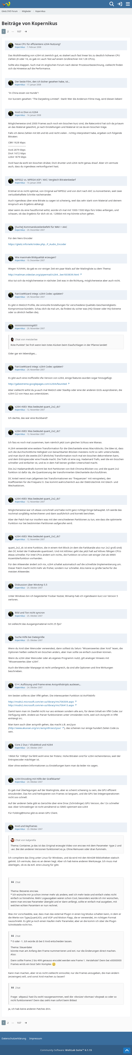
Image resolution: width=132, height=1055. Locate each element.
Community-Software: (66, 1050)
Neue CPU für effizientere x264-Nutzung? (38, 44)
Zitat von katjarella (25, 840)
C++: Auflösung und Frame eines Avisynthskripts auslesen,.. (48, 684)
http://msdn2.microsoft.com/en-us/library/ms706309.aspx (41, 701)
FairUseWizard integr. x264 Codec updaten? (39, 293)
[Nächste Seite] (26, 31)
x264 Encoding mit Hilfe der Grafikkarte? (37, 778)
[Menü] (128, 4)
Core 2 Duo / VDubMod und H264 (34, 744)
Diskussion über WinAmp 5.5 (31, 584)
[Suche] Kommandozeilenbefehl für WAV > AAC (41, 226)
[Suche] (111, 4)
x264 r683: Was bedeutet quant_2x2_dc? (37, 406)
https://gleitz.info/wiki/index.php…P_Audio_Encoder (37, 244)
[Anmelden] (120, 4)
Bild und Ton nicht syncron (30, 612)
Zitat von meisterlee (26, 339)
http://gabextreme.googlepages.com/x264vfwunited (37, 383)
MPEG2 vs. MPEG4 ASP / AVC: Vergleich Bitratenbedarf (45, 179)
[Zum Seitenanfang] (126, 1050)
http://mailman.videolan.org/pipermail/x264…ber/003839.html (43, 274)
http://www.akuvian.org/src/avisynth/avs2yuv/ (35, 728)
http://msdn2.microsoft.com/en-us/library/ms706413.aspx (41, 705)
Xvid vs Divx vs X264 (26, 112)
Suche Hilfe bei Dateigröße (29, 637)
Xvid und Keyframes (26, 826)
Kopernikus (20, 47)
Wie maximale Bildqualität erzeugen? (35, 257)
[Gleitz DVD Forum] (6, 4)
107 (19, 31)
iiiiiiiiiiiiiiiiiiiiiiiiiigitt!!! (26, 325)
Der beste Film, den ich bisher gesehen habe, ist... (42, 81)
